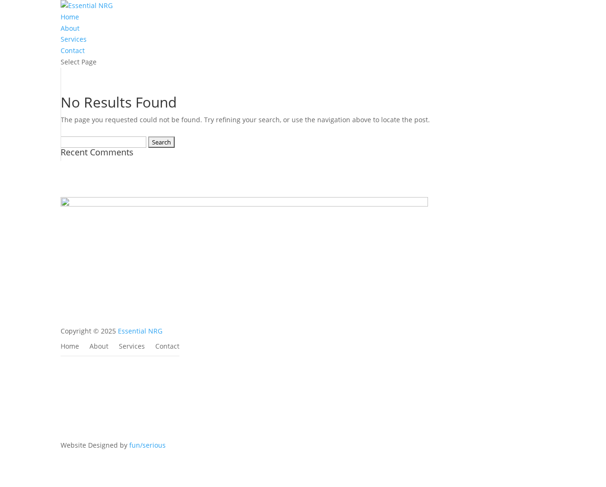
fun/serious (147, 445)
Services (74, 39)
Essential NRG (140, 330)
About (70, 28)
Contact (73, 50)
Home (70, 16)
